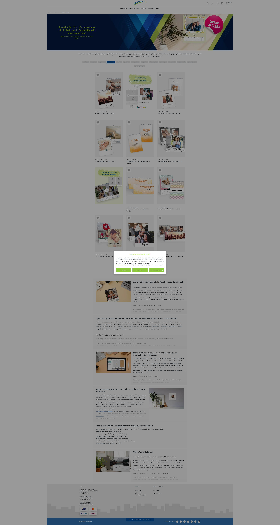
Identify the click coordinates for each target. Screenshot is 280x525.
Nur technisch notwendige (156, 270)
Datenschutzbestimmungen (123, 265)
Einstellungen (140, 270)
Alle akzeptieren (123, 270)
